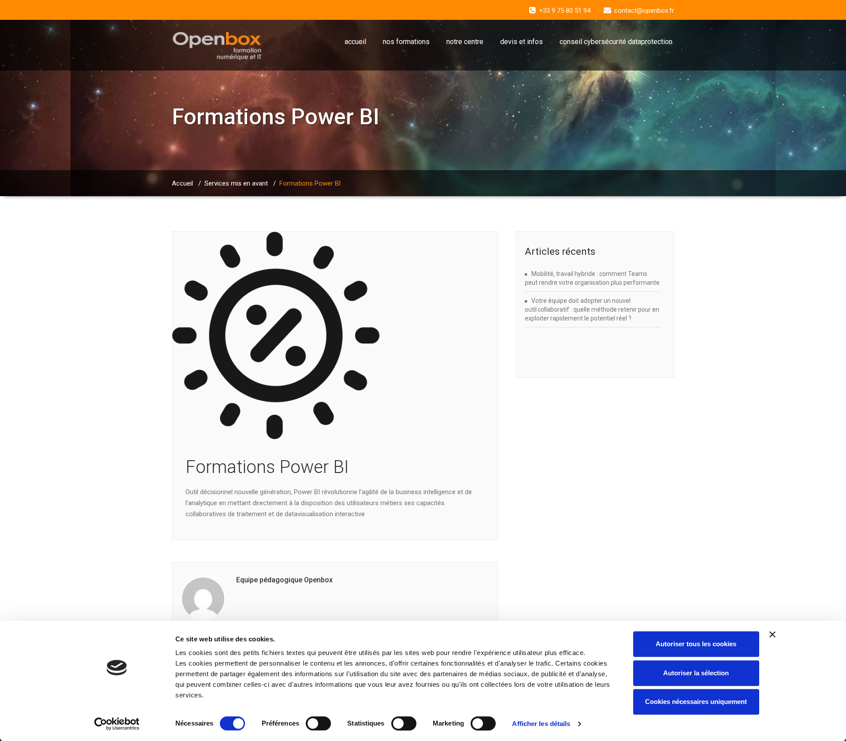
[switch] (318, 723)
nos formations (406, 41)
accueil (355, 41)
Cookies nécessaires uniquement (696, 701)
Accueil (182, 183)
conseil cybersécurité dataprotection (616, 41)
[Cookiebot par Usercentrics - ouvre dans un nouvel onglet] (117, 723)
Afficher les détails (541, 723)
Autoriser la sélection (696, 673)
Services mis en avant (236, 183)
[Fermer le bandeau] (772, 634)
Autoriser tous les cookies (696, 644)
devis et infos (521, 41)
